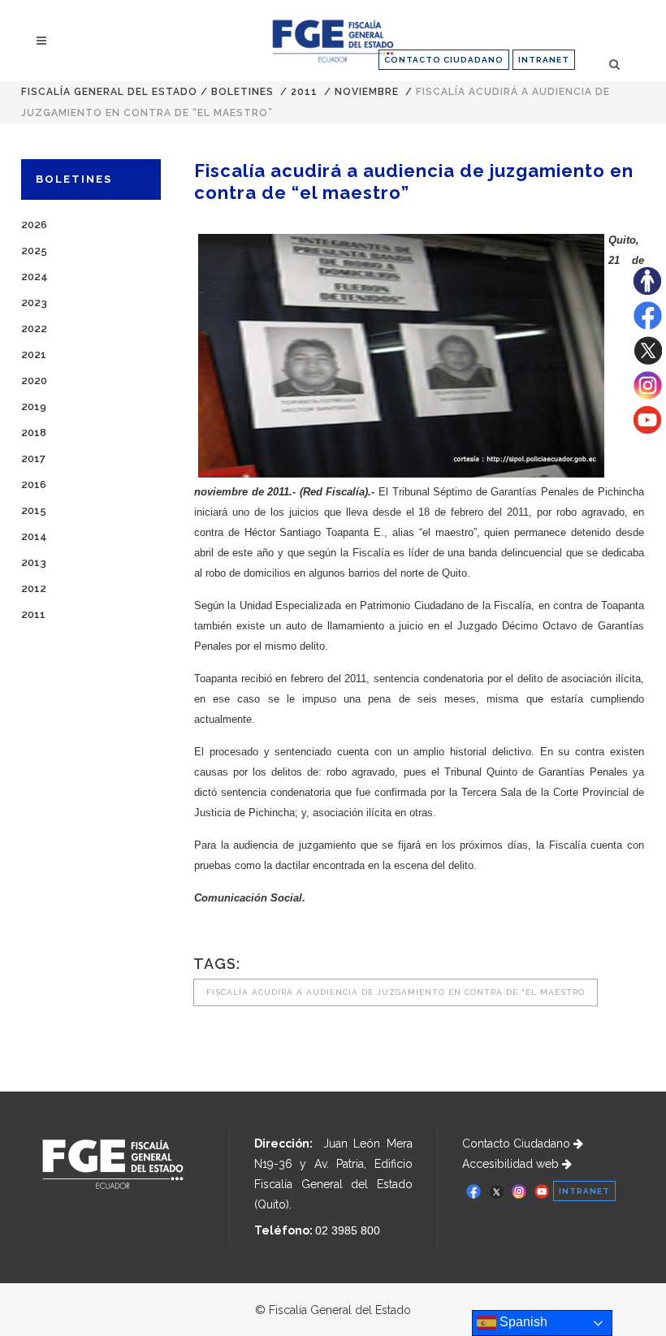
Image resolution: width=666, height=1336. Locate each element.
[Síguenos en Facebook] (647, 325)
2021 (33, 354)
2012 (33, 588)
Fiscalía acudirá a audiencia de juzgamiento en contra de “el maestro (395, 992)
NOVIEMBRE (367, 91)
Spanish (521, 1322)
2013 (33, 562)
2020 (34, 380)
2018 (33, 432)
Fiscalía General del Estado (109, 91)
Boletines (242, 91)
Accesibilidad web (512, 1163)
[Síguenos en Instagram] (647, 395)
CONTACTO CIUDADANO (444, 59)
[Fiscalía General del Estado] (332, 41)
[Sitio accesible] (647, 290)
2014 (34, 536)
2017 (33, 458)
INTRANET (543, 59)
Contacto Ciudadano (517, 1143)
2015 (33, 510)
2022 (34, 328)
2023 (34, 302)
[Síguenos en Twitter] (647, 360)
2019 (33, 406)
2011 (304, 91)
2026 (34, 224)
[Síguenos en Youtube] (647, 429)
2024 (34, 276)
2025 (34, 250)
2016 (33, 484)
